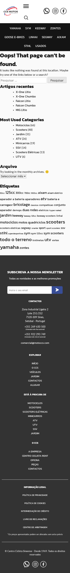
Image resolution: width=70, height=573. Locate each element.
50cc (2, 193)
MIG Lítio (21, 110)
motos (22, 222)
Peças (35, 464)
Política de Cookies (35, 503)
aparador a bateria (12, 199)
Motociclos (23, 125)
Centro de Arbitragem (35, 527)
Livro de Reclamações (35, 519)
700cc (27, 193)
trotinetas (38, 240)
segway (26, 228)
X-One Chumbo (26, 96)
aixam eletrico (55, 193)
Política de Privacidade (35, 495)
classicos (34, 205)
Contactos (35, 381)
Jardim (20, 134)
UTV (18, 156)
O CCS (35, 368)
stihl (4, 233)
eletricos (44, 210)
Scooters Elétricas (27, 152)
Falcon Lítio (23, 101)
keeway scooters (46, 216)
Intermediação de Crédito (35, 511)
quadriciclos (36, 222)
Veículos (35, 372)
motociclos (9, 222)
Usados (40, 46)
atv (44, 198)
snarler (35, 228)
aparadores (32, 199)
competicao (46, 205)
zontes (24, 247)
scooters (55, 221)
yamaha (9, 247)
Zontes (55, 28)
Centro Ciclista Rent (35, 456)
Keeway (40, 28)
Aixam (61, 37)
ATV (18, 138)
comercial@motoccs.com (35, 343)
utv (48, 239)
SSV (18, 147)
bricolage (21, 204)
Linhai (33, 37)
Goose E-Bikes (14, 37)
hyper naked (55, 210)
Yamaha (15, 28)
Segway (47, 37)
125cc (10, 192)
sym (27, 233)
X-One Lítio (23, 92)
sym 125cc (37, 233)
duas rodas (30, 209)
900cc (34, 193)
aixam (42, 192)
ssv (63, 227)
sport (42, 228)
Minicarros (22, 143)
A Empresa (35, 451)
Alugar (35, 385)
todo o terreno (16, 239)
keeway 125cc (30, 216)
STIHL (27, 46)
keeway (17, 215)
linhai (59, 216)
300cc (20, 193)
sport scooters (53, 228)
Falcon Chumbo (26, 105)
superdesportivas (15, 233)
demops (17, 210)
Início (35, 363)
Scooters (21, 129)
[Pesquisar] (26, 17)
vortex (55, 240)
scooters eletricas (10, 228)
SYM (28, 28)
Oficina (35, 460)
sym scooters (54, 233)
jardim (6, 215)
